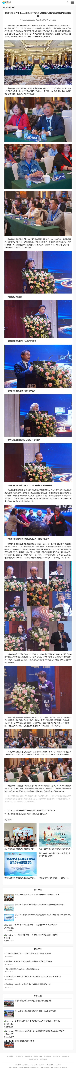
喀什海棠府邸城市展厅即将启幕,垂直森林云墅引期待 (33, 1001)
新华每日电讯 (38, 1056)
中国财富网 (56, 1056)
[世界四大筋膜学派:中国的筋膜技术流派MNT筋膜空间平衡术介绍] (9, 1024)
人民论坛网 (65, 1056)
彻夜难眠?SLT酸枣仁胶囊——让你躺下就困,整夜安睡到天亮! (36, 925)
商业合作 (42, 1065)
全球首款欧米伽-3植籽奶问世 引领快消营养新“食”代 (29, 814)
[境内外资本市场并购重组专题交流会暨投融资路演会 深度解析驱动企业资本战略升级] (20, 864)
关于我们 (26, 1065)
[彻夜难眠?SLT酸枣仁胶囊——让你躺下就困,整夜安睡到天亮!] (55, 864)
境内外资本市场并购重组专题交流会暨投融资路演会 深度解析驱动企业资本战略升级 (33, 878)
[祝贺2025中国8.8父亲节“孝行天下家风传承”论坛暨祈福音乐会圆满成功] (55, 835)
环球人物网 (43, 1059)
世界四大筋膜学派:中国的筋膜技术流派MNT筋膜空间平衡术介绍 (37, 1021)
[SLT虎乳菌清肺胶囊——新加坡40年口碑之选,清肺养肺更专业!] (9, 937)
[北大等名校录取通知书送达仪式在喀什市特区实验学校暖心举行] (20, 835)
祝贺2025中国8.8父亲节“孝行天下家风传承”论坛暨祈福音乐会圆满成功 (39, 905)
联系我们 (50, 1065)
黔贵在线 (18, 2)
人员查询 (58, 1065)
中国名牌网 (28, 1056)
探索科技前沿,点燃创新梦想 (24, 1041)
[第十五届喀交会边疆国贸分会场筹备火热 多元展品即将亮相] (9, 1013)
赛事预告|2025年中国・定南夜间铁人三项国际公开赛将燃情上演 (28, 984)
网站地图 (18, 1065)
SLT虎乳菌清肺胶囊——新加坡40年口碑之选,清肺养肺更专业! (36, 935)
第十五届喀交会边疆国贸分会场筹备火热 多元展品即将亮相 (35, 1011)
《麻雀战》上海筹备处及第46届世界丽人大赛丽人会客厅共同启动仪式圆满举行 (33, 976)
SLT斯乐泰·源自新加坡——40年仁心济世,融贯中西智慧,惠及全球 (28, 954)
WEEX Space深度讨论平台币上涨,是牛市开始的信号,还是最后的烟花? (39, 1031)
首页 (3, 7)
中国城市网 (47, 1056)
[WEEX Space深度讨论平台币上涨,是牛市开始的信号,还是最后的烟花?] (9, 1034)
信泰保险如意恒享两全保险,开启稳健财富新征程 (22, 969)
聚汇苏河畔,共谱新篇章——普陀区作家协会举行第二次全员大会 (33, 810)
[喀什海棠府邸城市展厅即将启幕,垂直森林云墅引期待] (9, 1003)
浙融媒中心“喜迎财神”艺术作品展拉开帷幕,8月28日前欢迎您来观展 (28, 961)
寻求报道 (34, 1065)
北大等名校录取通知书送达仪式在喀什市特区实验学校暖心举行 (26, 849)
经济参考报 (19, 1056)
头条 (13, 7)
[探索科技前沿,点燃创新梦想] (9, 1044)
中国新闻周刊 (33, 1059)
